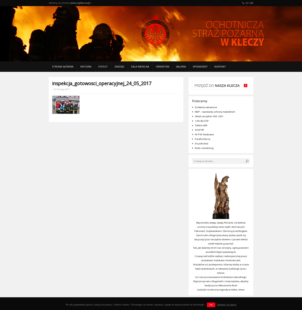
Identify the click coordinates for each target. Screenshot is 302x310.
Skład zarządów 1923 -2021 (209, 116)
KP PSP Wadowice (204, 134)
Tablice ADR (201, 125)
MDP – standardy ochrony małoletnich (215, 111)
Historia (85, 66)
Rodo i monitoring (204, 148)
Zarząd (119, 66)
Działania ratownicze (206, 107)
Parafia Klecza (202, 139)
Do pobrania (201, 143)
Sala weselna (140, 66)
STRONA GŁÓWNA (62, 66)
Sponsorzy (200, 66)
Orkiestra (162, 66)
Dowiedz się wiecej (226, 304)
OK (211, 305)
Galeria (181, 66)
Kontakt (220, 66)
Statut (103, 66)
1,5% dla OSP (202, 120)
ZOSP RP (199, 129)
